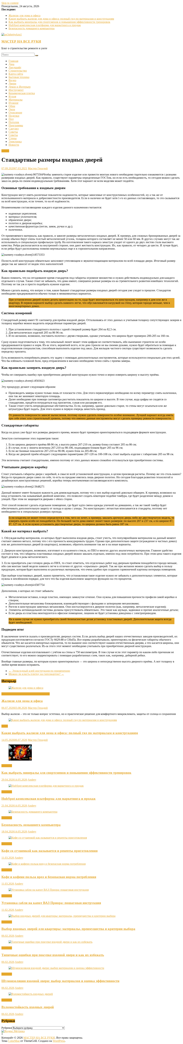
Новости (14, 144)
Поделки (14, 115)
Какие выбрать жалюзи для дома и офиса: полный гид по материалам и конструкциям (61, 18)
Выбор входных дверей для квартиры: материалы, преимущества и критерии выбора (68, 929)
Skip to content (9, 2)
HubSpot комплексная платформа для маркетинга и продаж (45, 25)
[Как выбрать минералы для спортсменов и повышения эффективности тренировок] (20, 759)
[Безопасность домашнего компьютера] (33, 811)
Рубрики (6, 1027)
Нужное (13, 102)
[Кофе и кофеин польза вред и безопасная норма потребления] (47, 863)
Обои (12, 106)
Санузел (14, 128)
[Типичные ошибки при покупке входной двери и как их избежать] (50, 941)
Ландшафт (15, 67)
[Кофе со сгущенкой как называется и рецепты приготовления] (48, 837)
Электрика (15, 141)
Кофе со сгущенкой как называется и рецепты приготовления (49, 851)
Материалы (16, 99)
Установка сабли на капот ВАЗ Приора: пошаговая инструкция (51, 903)
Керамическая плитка (22, 93)
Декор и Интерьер (20, 86)
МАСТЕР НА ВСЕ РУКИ (21, 41)
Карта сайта (16, 73)
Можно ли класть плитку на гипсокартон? (36, 674)
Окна (12, 109)
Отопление (15, 112)
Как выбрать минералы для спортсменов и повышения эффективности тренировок (59, 21)
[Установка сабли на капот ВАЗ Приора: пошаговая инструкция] (49, 889)
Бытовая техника (19, 77)
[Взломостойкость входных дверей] (31, 993)
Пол (11, 118)
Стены (13, 138)
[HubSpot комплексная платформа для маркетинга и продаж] (46, 785)
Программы (16, 125)
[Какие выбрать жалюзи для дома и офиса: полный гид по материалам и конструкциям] (63, 720)
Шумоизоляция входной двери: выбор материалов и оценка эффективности (60, 981)
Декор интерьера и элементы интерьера (25, 693)
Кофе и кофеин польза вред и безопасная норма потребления (48, 877)
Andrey (32, 779)
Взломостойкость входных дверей (27, 1007)
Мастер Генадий (38, 168)
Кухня (12, 96)
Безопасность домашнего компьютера (32, 28)
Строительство (18, 70)
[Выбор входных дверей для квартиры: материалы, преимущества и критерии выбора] (62, 915)
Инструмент (16, 89)
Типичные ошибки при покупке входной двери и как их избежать (52, 955)
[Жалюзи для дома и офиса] (26, 687)
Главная (13, 60)
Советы (13, 131)
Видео (12, 80)
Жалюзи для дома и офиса (24, 15)
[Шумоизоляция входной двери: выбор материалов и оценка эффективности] (56, 968)
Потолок (14, 122)
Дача (11, 64)
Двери (12, 83)
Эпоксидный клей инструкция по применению (39, 670)
